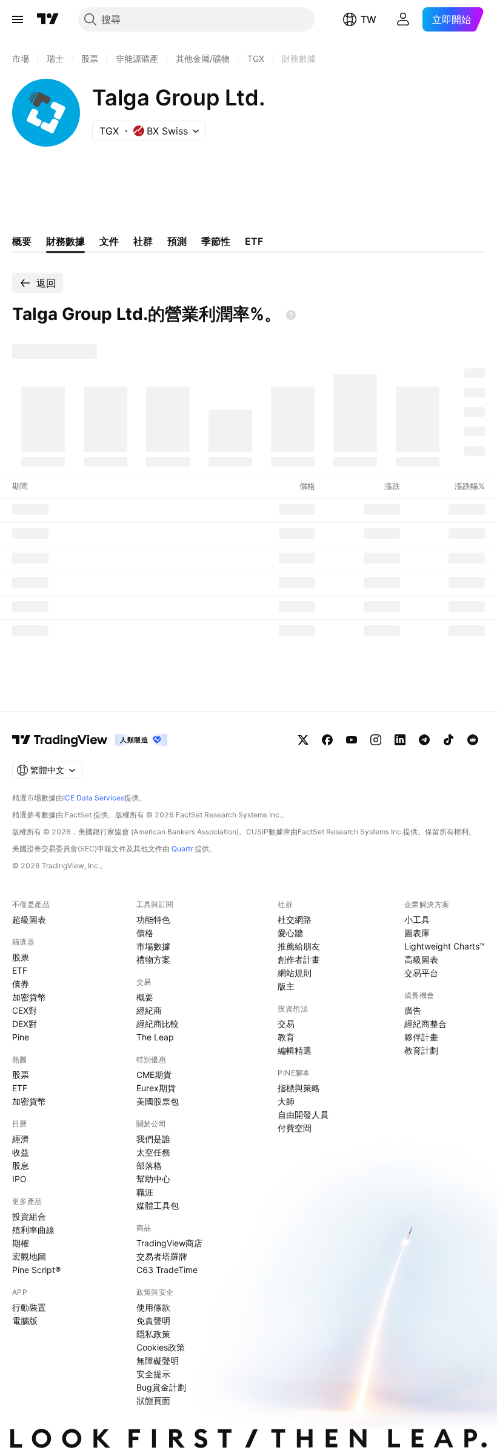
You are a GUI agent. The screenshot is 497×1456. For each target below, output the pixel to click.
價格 (144, 933)
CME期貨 (154, 1074)
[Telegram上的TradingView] (424, 739)
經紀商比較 (157, 1024)
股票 (20, 957)
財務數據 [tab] (65, 241)
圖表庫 (417, 933)
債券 (20, 984)
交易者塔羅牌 (161, 1256)
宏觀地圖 (29, 1256)
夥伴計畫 (421, 1037)
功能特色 (153, 919)
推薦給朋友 (299, 946)
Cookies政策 (160, 1347)
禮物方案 (153, 959)
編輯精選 (295, 1050)
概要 (144, 997)
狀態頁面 (153, 1400)
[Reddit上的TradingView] (472, 739)
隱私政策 (153, 1334)
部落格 (149, 1165)
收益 (20, 1152)
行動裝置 (29, 1307)
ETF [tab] (254, 241)
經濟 (20, 1139)
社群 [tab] (143, 241)
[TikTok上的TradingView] (448, 739)
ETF (19, 970)
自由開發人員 (303, 1114)
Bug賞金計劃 (161, 1387)
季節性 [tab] (215, 241)
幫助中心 (153, 1179)
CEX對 (24, 1010)
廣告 (412, 1010)
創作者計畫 (299, 959)
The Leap (155, 1037)
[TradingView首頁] (48, 19)
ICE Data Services (93, 797)
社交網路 (295, 919)
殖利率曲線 (33, 1230)
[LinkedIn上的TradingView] (400, 739)
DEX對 (24, 1024)
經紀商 (149, 1010)
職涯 (144, 1192)
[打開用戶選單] (403, 19)
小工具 (417, 919)
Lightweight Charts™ (444, 946)
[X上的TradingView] (303, 739)
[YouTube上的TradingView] (351, 739)
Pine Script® (36, 1270)
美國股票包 (157, 1101)
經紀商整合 (425, 1024)
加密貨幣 (29, 997)
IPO (19, 1179)
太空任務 (153, 1152)
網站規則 (295, 973)
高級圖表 (421, 959)
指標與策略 (299, 1088)
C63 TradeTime (167, 1270)
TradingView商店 (169, 1243)
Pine (20, 1037)
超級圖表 (29, 919)
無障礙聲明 (157, 1360)
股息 (20, 1165)
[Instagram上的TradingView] (375, 739)
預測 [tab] (177, 241)
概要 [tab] (22, 241)
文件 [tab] (109, 241)
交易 (286, 1024)
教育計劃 (421, 1050)
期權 (20, 1243)
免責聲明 (153, 1320)
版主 (286, 986)
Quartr (182, 848)
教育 (286, 1037)
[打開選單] (17, 19)
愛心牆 (290, 933)
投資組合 (29, 1216)
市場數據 (153, 946)
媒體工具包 (157, 1205)
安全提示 (153, 1374)
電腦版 (25, 1320)
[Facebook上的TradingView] (327, 739)
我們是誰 (153, 1139)
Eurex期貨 (156, 1088)
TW (368, 19)
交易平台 (421, 973)
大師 (286, 1101)
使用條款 (153, 1307)
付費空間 (295, 1128)
